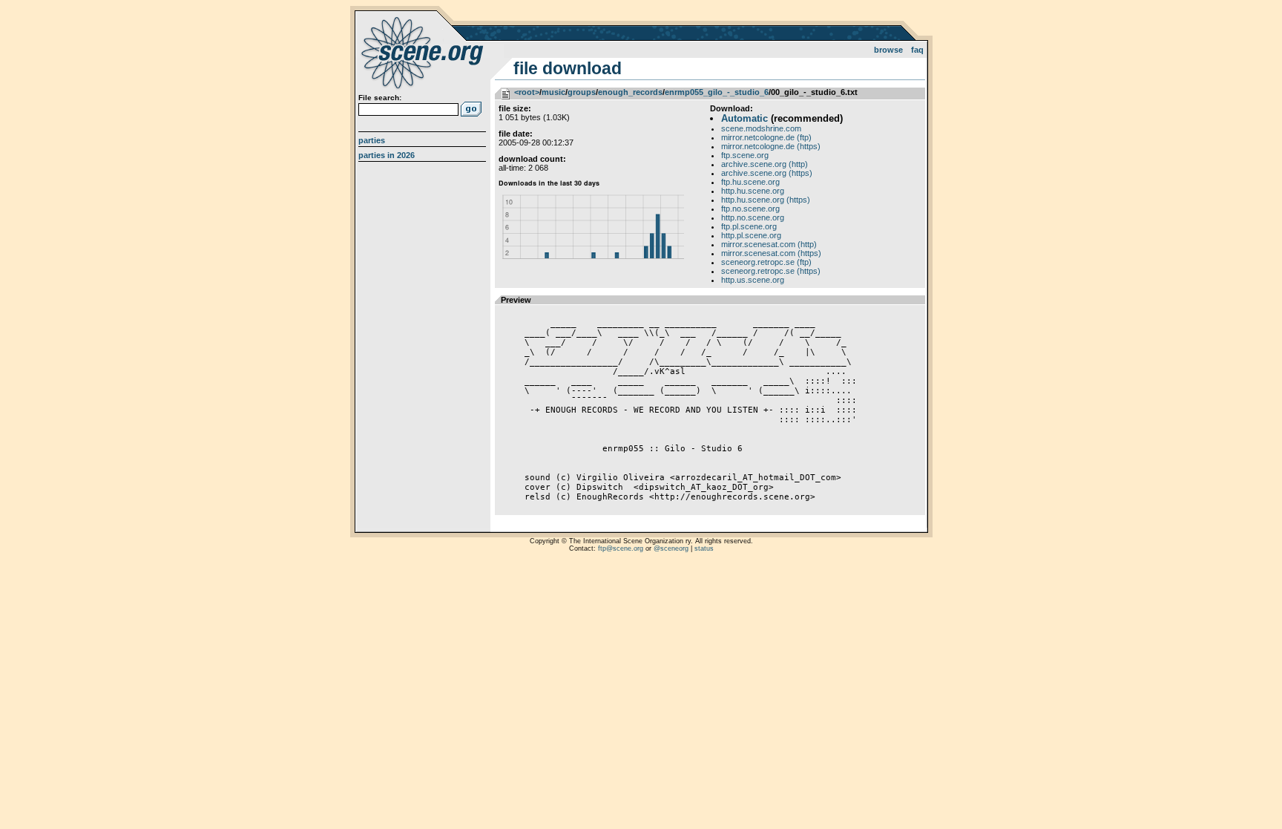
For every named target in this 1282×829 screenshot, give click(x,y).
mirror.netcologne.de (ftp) (766, 137)
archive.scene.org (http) (764, 164)
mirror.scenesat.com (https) (771, 253)
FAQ (917, 49)
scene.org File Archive (424, 52)
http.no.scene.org (752, 217)
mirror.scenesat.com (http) (769, 244)
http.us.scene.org (752, 279)
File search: (379, 98)
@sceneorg (671, 548)
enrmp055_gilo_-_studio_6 (717, 92)
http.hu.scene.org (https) (765, 199)
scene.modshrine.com (761, 128)
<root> (526, 92)
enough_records (630, 92)
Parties (371, 140)
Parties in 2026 (386, 155)
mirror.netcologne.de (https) (771, 146)
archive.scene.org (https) (766, 172)
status (704, 548)
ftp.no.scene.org (750, 208)
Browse (888, 49)
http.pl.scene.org (751, 235)
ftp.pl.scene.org (749, 226)
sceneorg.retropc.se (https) (771, 270)
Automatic (744, 118)
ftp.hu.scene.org (750, 181)
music (553, 92)
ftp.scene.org (745, 155)
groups (582, 92)
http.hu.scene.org (752, 190)
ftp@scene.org (620, 548)
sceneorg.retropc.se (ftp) (766, 262)
